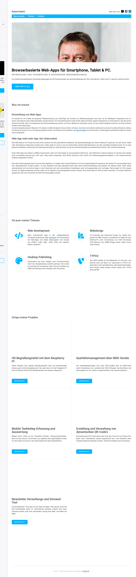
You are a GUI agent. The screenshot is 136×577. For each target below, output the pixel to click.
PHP (46, 237)
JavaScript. (52, 237)
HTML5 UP (85, 571)
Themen (31, 16)
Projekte (40, 16)
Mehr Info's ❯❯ (22, 86)
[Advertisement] (71, 193)
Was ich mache (19, 16)
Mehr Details (20, 381)
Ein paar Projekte (80, 130)
